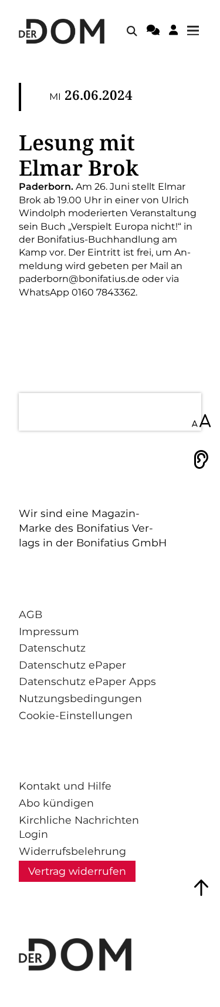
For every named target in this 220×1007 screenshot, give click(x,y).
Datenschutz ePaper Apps (87, 681)
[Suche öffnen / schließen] (132, 31)
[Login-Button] (173, 31)
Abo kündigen (56, 803)
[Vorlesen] (201, 459)
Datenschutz (52, 648)
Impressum (49, 631)
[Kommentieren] (153, 31)
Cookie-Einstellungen (76, 715)
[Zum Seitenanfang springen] (201, 888)
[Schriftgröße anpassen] (201, 422)
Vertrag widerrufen (77, 871)
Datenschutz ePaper (72, 665)
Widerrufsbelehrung (72, 851)
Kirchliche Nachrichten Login (79, 827)
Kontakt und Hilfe (65, 786)
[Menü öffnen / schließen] (196, 31)
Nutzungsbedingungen (80, 698)
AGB (30, 614)
